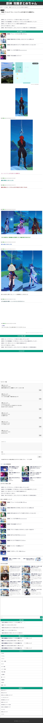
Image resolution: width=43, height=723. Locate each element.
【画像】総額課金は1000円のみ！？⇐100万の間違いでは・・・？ (13, 622)
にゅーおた (3, 709)
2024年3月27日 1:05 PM (5, 404)
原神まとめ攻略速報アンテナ (6, 707)
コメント (3, 441)
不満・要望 (3, 671)
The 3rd (2, 714)
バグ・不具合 (3, 669)
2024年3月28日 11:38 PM (5, 431)
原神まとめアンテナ (4, 702)
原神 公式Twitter (4, 692)
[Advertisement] (21, 199)
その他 (2, 653)
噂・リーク (3, 677)
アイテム (2, 656)
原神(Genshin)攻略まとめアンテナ (7, 695)
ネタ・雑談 (2, 10)
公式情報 (2, 674)
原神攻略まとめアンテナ (5, 699)
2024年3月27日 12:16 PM (5, 395)
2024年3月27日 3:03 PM (5, 423)
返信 (40, 390)
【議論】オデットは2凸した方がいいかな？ (9, 625)
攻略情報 (2, 679)
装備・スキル (3, 685)
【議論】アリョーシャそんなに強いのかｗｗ (9, 630)
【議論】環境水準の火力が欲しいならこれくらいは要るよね (11, 633)
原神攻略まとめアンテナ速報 (6, 704)
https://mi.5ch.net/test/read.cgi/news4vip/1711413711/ (35, 332)
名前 (2, 452)
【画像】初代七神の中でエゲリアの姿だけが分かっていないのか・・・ (13, 627)
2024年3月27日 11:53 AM (5, 386)
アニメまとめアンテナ (4, 697)
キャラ (2, 663)
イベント (2, 658)
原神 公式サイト (3, 690)
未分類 (2, 682)
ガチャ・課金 (3, 661)
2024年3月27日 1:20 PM (5, 414)
